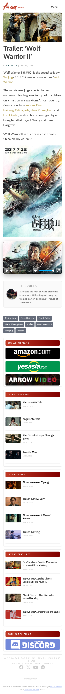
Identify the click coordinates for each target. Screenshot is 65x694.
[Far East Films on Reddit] (43, 667)
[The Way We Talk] (13, 405)
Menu (54, 7)
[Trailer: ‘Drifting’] (13, 534)
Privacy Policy (30, 678)
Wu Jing (8, 77)
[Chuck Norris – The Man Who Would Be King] (13, 598)
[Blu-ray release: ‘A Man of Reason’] (13, 518)
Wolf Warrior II (44, 324)
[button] (43, 4)
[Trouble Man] (13, 454)
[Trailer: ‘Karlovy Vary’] (13, 501)
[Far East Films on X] (28, 667)
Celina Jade (22, 110)
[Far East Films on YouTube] (36, 667)
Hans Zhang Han (41, 110)
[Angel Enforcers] (13, 421)
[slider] (18, 270)
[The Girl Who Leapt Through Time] (13, 438)
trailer (30, 324)
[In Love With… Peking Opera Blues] (13, 614)
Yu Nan (30, 105)
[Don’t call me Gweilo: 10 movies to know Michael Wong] (13, 565)
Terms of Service (31, 689)
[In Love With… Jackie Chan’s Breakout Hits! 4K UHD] (13, 581)
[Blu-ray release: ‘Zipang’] (13, 485)
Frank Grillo (10, 115)
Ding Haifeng (27, 318)
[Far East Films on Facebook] (21, 667)
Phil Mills (11, 66)
